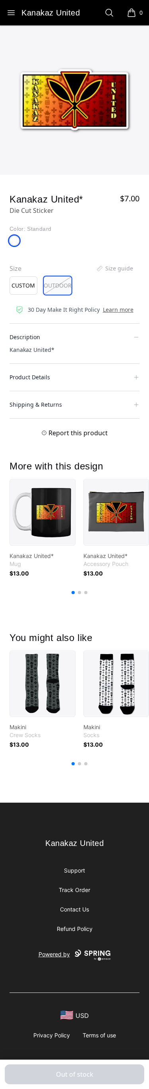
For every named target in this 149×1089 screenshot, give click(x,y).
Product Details (30, 377)
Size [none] (15, 268)
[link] (42, 512)
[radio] (23, 285)
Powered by (54, 954)
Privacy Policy (51, 1035)
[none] (114, 268)
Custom (23, 285)
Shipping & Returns (36, 404)
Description (25, 337)
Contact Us (74, 909)
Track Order (74, 889)
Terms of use (99, 1035)
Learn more (118, 309)
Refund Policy (75, 928)
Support (74, 870)
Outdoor (58, 285)
